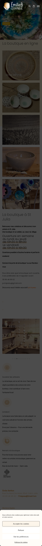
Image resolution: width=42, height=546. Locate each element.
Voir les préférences (21, 537)
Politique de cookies (21, 542)
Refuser (21, 530)
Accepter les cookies (21, 524)
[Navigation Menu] (38, 6)
